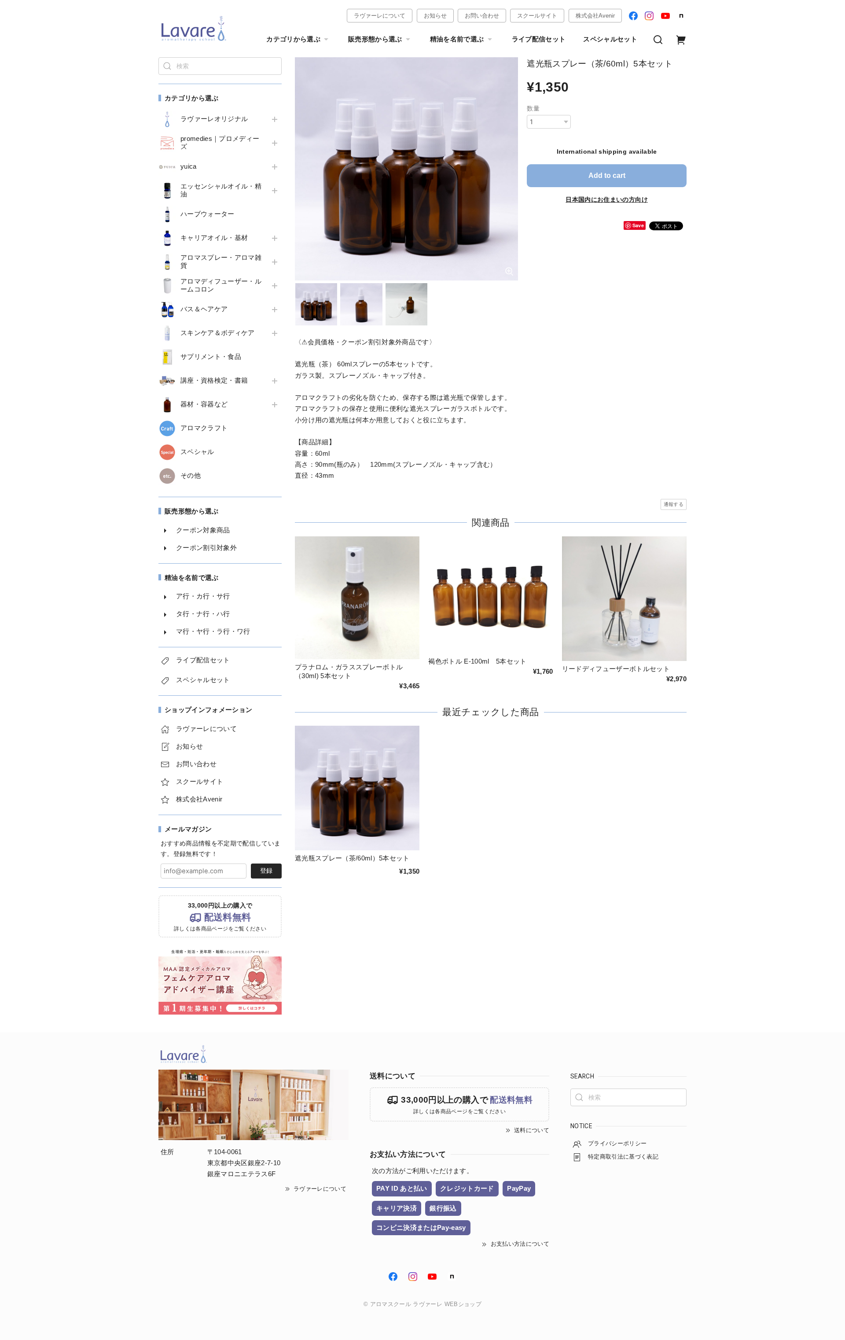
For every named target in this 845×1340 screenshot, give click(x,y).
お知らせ (435, 15)
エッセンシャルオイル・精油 (220, 190)
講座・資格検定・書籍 (214, 380)
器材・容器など (204, 404)
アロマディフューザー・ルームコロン (220, 285)
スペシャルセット (610, 39)
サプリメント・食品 (210, 356)
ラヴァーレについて (379, 15)
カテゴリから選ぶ (293, 39)
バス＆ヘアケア (204, 309)
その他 (190, 475)
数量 (533, 108)
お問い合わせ (482, 15)
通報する (673, 504)
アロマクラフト (204, 428)
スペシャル (197, 451)
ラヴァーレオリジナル (214, 118)
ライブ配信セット (539, 39)
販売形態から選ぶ (375, 39)
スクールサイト (537, 15)
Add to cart (606, 175)
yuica (188, 166)
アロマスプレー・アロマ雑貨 (220, 261)
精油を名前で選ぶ (457, 39)
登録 (266, 870)
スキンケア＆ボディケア (217, 332)
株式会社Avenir (595, 15)
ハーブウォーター (207, 214)
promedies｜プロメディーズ (219, 142)
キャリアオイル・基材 (214, 237)
